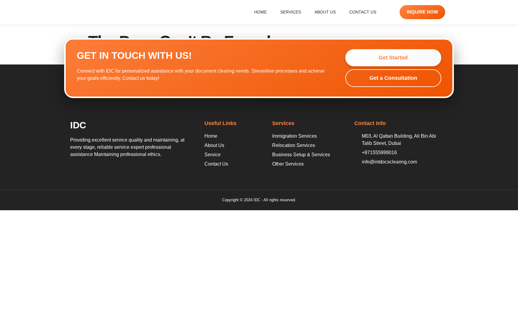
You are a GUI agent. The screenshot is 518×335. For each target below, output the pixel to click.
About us (325, 12)
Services (290, 12)
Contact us (362, 12)
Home (260, 12)
